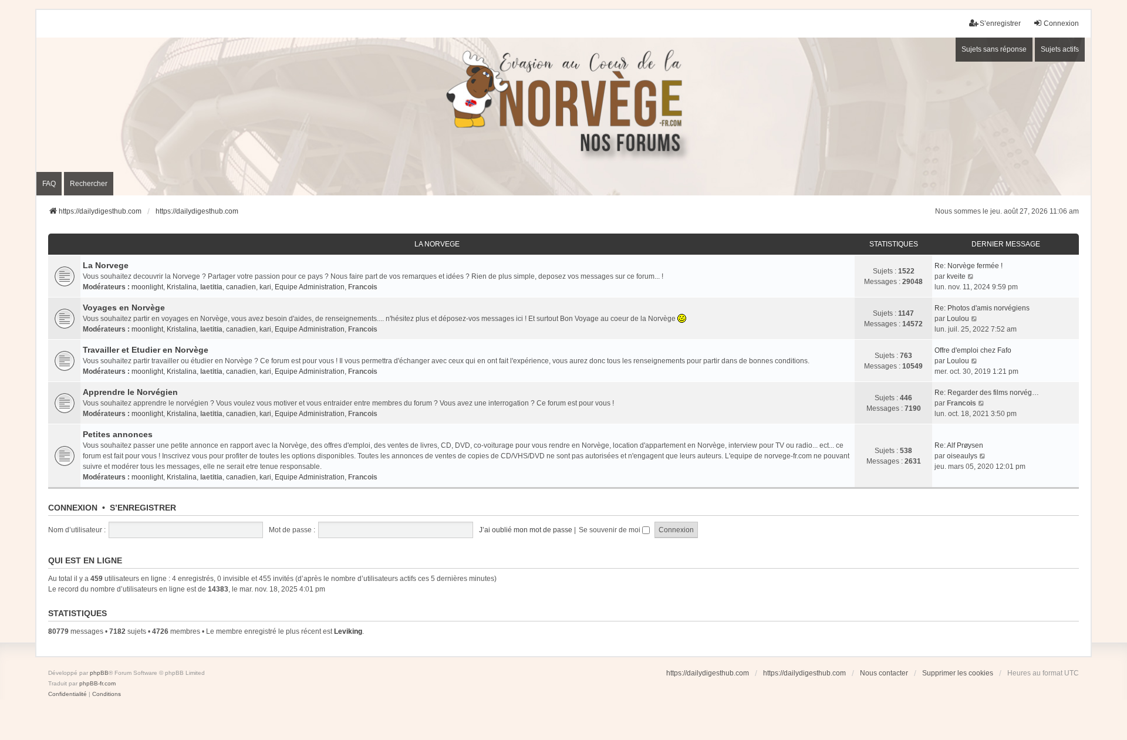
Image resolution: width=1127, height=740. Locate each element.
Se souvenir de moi (610, 530)
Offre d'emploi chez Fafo (972, 350)
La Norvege (437, 244)
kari (265, 287)
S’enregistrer (143, 507)
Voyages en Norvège (124, 307)
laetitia (211, 287)
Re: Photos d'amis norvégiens (982, 308)
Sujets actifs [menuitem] (1060, 49)
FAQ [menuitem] (49, 184)
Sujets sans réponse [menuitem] (994, 49)
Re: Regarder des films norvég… (986, 392)
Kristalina (182, 287)
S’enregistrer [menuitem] (1000, 23)
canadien (241, 287)
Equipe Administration (310, 287)
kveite (956, 276)
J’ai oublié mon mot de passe (525, 530)
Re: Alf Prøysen (958, 445)
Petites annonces (118, 434)
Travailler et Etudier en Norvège (145, 349)
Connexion (72, 507)
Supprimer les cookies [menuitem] (957, 673)
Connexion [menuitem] (1061, 23)
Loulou (958, 319)
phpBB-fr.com (97, 683)
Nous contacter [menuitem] (884, 673)
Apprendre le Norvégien (130, 392)
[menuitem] (67, 694)
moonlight (147, 287)
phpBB (99, 673)
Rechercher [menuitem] (88, 184)
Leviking (348, 631)
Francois (362, 287)
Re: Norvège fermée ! (968, 266)
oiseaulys (962, 456)
